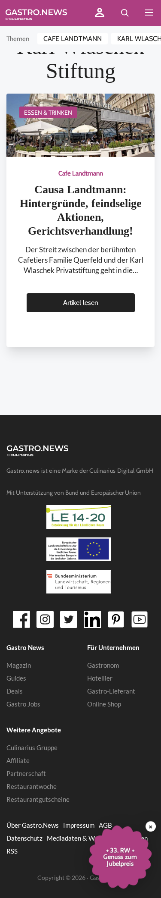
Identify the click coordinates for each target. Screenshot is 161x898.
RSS (12, 851)
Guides (16, 678)
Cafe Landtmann (72, 39)
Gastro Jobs (23, 704)
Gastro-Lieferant (111, 691)
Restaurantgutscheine (38, 799)
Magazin (18, 665)
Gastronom (103, 665)
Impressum (78, 825)
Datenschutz (24, 838)
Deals (14, 691)
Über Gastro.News (32, 825)
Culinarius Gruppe (32, 747)
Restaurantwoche (31, 786)
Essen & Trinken (48, 112)
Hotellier (99, 678)
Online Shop (104, 704)
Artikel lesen (80, 302)
